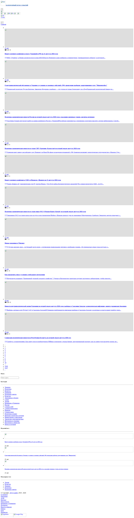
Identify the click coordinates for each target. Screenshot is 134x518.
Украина (7, 387)
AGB (2, 498)
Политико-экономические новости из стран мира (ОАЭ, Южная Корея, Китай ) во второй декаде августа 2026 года (45, 211)
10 (5, 362)
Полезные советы (10, 394)
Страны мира (9, 412)
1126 (6, 366)
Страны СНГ (9, 407)
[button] (2, 12)
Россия (7, 405)
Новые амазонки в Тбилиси (14, 243)
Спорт (7, 399)
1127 (6, 368)
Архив (7, 401)
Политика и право (11, 414)
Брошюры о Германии (12, 403)
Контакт (3, 500)
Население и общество (12, 423)
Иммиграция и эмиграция (13, 417)
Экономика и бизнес (11, 398)
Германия (8, 392)
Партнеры (4, 496)
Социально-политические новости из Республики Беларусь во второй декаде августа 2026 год (38, 338)
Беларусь (8, 391)
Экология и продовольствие (14, 419)
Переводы (4, 512)
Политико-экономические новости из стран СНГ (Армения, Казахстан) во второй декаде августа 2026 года (42, 148)
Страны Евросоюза (11, 408)
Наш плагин (5, 502)
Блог (2, 510)
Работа (3, 509)
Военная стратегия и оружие (14, 415)
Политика (8, 389)
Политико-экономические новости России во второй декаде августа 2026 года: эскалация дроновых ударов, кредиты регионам (49, 117)
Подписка (4, 505)
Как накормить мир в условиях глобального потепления (25, 274)
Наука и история (10, 424)
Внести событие (6, 507)
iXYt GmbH (13, 493)
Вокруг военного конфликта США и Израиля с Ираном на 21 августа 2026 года (33, 180)
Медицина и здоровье (12, 421)
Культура (8, 396)
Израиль (7, 410)
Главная (3, 24)
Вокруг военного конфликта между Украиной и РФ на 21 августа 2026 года (31, 54)
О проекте (4, 494)
